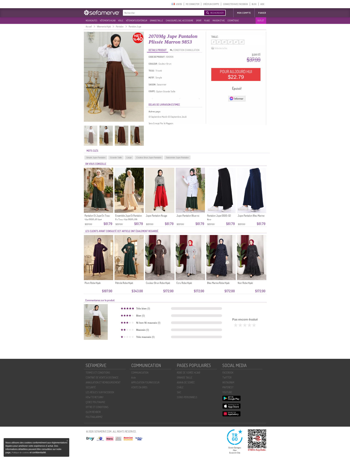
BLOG (254, 4)
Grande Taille (116, 157)
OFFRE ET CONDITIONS (97, 407)
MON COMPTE (244, 12)
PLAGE (207, 20)
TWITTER (226, 377)
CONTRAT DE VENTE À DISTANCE (102, 377)
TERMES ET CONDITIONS (98, 372)
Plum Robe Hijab (93, 282)
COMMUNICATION (139, 372)
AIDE (262, 4)
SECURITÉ (91, 387)
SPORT (198, 20)
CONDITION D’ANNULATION (186, 50)
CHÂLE (180, 387)
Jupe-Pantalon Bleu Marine (251, 215)
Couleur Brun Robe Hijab (158, 282)
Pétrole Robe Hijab (124, 282)
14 (236, 42)
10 (224, 42)
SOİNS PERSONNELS (187, 397)
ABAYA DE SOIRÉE (186, 382)
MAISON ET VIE (219, 20)
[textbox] (162, 13)
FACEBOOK (227, 372)
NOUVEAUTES (91, 20)
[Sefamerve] (102, 12)
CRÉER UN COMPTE (211, 4)
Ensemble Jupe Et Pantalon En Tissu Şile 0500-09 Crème (128, 219)
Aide (133, 377)
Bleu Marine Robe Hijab (218, 282)
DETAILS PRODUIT (158, 50)
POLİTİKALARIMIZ (94, 416)
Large (129, 157)
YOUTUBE (227, 392)
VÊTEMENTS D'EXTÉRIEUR (136, 20)
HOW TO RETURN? (94, 397)
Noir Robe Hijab (245, 282)
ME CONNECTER (192, 4)
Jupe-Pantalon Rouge (156, 215)
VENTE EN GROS (139, 387)
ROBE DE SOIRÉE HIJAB (188, 372)
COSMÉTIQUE (233, 20)
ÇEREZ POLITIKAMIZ (95, 402)
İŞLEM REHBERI (93, 412)
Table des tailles (221, 48)
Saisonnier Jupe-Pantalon (177, 157)
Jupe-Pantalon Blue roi (187, 215)
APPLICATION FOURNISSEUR (145, 382)
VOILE (120, 20)
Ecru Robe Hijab (184, 282)
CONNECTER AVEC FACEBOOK (235, 4)
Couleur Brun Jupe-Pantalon (148, 157)
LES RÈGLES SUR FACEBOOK (100, 392)
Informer (238, 98)
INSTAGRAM (228, 382)
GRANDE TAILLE (156, 20)
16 (241, 42)
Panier (262, 12)
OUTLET (260, 20)
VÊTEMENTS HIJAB (107, 20)
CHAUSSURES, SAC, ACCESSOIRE (179, 20)
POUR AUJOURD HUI (236, 74)
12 (230, 42)
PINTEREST (228, 387)
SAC (179, 392)
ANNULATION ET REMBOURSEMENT (103, 382)
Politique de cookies (21, 452)
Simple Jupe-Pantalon (95, 157)
